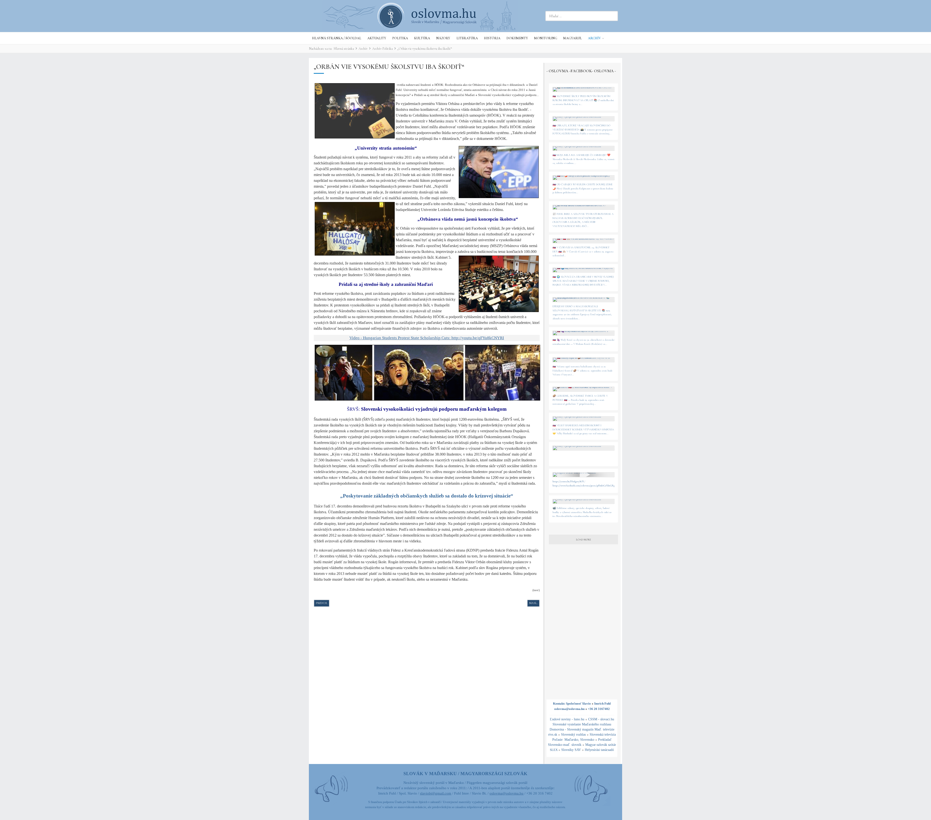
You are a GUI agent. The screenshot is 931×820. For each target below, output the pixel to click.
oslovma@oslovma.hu (569, 709)
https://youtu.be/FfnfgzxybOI (568, 481)
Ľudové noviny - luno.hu (567, 719)
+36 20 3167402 (599, 709)
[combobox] (581, 16)
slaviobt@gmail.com (435, 793)
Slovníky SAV (571, 750)
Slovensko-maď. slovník (564, 745)
